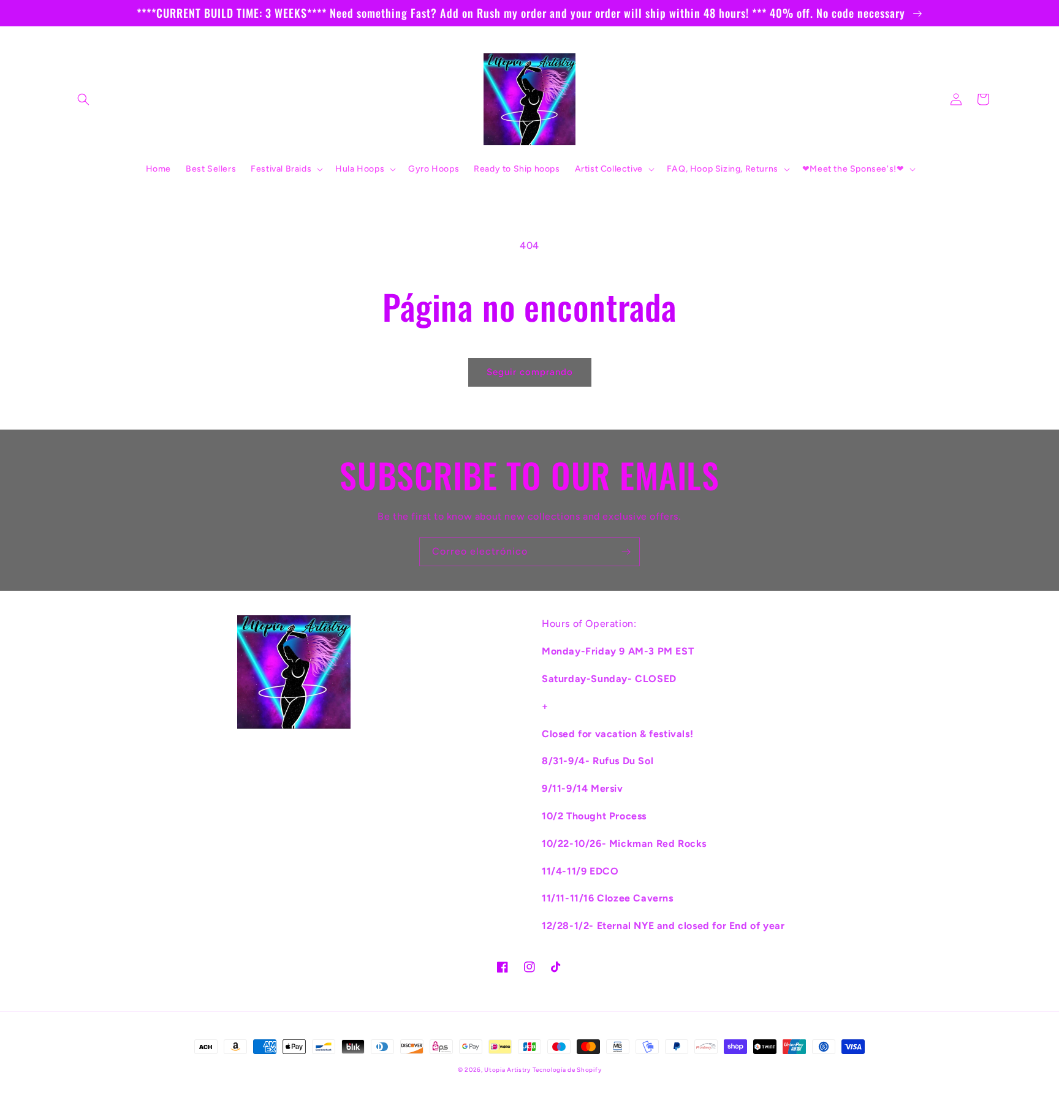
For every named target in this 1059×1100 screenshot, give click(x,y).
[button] (83, 99)
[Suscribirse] (625, 551)
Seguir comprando (530, 371)
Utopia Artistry (508, 1070)
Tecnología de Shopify (567, 1070)
